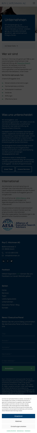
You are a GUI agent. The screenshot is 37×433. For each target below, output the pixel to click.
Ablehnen (18, 421)
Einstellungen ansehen (18, 426)
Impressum (27, 430)
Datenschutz (20, 430)
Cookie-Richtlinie (11, 430)
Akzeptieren (18, 416)
